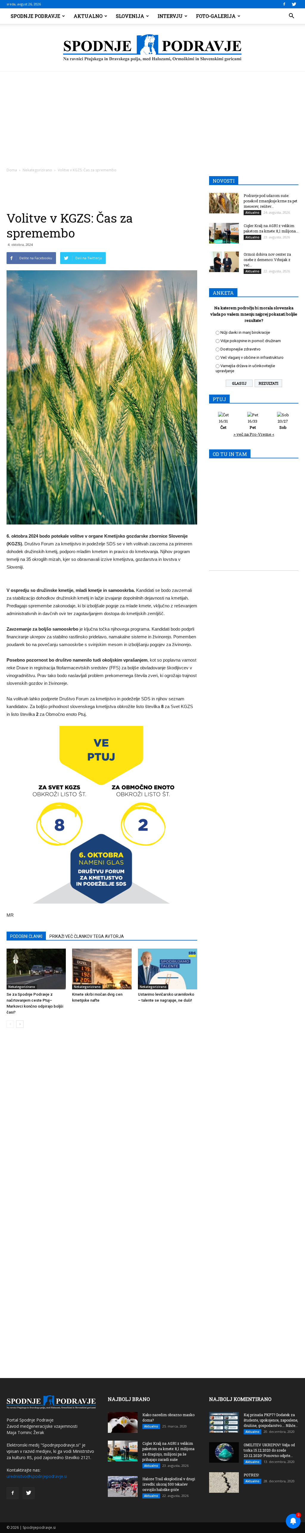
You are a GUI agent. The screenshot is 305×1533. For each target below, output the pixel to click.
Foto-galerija (216, 16)
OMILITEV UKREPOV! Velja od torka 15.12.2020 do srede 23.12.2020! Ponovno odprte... (269, 1450)
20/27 (283, 424)
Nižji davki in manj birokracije (245, 332)
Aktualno (88, 16)
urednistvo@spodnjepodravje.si (37, 1476)
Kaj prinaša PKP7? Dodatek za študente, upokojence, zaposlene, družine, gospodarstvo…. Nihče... (271, 1420)
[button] (291, 16)
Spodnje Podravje (35, 16)
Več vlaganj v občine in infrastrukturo (252, 357)
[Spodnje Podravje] (152, 48)
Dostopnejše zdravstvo (240, 349)
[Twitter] (294, 4)
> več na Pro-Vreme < (254, 434)
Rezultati (268, 383)
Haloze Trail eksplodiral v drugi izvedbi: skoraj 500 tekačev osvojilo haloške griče (168, 1484)
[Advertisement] (152, 116)
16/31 (223, 424)
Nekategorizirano (37, 170)
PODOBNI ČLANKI (26, 936)
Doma (12, 170)
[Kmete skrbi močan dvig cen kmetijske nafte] (101, 969)
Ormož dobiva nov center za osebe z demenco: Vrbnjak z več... (267, 259)
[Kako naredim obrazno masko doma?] (123, 1422)
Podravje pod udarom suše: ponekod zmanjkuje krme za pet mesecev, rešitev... (270, 201)
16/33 (252, 424)
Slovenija (130, 16)
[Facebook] (284, 4)
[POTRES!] (224, 1482)
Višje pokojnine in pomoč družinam (250, 341)
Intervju (170, 16)
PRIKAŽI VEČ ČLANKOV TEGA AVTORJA (86, 936)
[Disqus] (102, 1122)
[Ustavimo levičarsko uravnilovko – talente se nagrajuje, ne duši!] (167, 969)
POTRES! (251, 1475)
